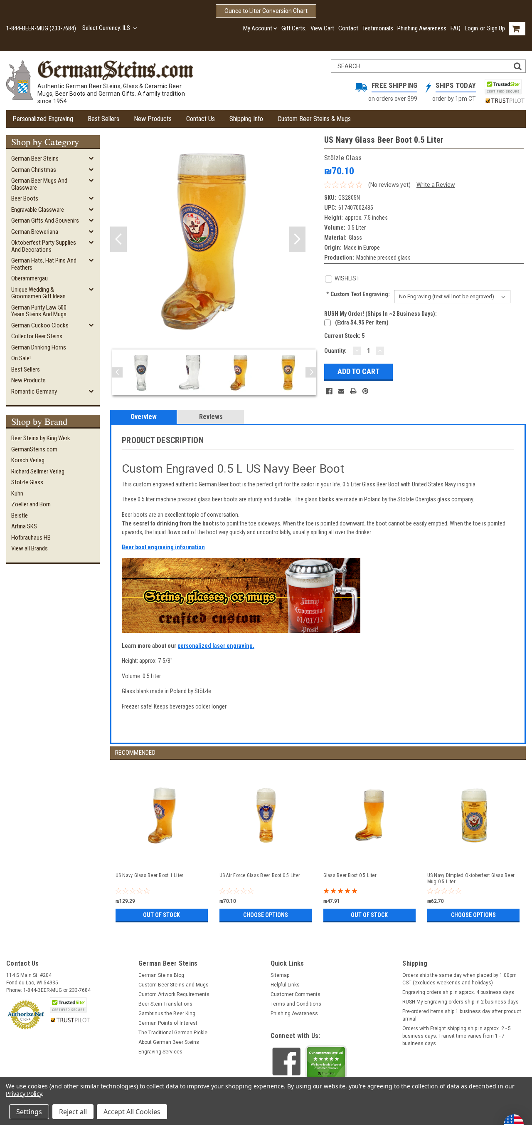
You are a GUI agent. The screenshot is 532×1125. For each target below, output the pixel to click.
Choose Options (265, 915)
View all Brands (29, 548)
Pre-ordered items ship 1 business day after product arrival (461, 1015)
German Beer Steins (35, 158)
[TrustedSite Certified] (503, 86)
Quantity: (335, 350)
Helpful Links (285, 985)
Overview (144, 417)
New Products (153, 119)
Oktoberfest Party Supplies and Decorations (43, 246)
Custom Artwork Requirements (173, 994)
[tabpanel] (162, 842)
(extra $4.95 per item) (362, 322)
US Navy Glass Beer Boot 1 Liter (150, 875)
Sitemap (280, 975)
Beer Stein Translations (165, 1004)
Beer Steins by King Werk (40, 438)
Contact (348, 28)
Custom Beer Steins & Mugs (314, 119)
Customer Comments (295, 994)
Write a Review (435, 184)
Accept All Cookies (131, 1111)
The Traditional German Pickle (172, 1033)
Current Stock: (344, 335)
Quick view (162, 857)
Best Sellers (103, 119)
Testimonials (377, 28)
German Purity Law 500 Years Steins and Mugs (38, 311)
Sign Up (496, 28)
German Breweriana (34, 231)
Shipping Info (246, 119)
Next (297, 239)
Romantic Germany (34, 391)
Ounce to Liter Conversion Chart (266, 10)
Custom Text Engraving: (358, 294)
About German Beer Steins (168, 1042)
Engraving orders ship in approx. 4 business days (458, 992)
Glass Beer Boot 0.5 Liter (350, 875)
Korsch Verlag (27, 460)
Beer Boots (24, 198)
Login (471, 28)
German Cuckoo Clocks (40, 325)
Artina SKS (24, 526)
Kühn (17, 493)
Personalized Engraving (42, 119)
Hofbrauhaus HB (31, 537)
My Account (257, 28)
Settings (29, 1111)
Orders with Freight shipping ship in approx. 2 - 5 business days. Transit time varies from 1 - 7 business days (456, 1036)
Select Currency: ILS (106, 28)
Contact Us (200, 119)
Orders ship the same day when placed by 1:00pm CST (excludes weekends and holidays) (459, 979)
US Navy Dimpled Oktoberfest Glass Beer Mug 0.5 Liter (471, 878)
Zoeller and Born (31, 504)
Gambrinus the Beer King (166, 1013)
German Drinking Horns (38, 347)
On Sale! (21, 358)
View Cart (322, 28)
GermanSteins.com (34, 449)
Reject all (73, 1111)
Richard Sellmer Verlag (37, 471)
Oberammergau (29, 278)
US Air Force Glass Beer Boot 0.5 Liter (259, 875)
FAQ (456, 28)
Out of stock (161, 915)
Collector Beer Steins (36, 336)
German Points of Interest (167, 1023)
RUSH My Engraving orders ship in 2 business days (460, 1002)
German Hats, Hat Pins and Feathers (43, 264)
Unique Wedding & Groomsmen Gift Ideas (38, 293)
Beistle (19, 515)
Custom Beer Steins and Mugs (173, 985)
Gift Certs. (293, 28)
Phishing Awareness (421, 28)
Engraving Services (160, 1052)
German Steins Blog (161, 975)
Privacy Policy (24, 1094)
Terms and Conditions (296, 1004)
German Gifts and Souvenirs (45, 220)
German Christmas (33, 169)
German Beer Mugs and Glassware (39, 184)
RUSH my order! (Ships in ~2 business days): (380, 313)
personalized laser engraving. (215, 645)
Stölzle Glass (27, 482)
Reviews (211, 417)
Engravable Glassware (37, 209)
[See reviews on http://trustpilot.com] (326, 1064)
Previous (118, 239)
